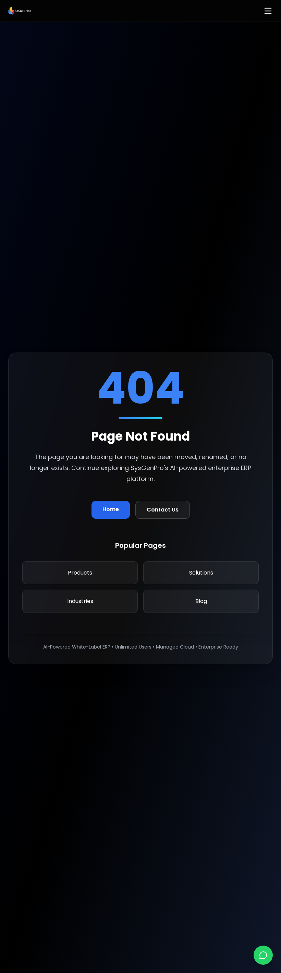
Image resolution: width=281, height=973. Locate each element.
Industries (80, 601)
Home (110, 509)
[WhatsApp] (263, 955)
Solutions (201, 573)
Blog (201, 601)
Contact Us (163, 510)
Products (80, 573)
